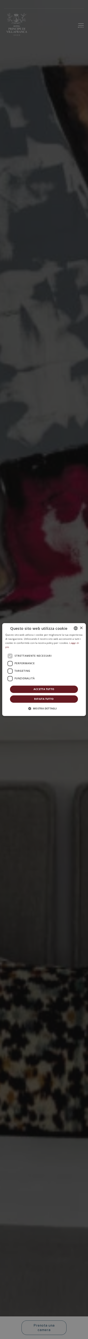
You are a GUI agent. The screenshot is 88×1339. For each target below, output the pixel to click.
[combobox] (75, 628)
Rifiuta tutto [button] (44, 699)
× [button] (81, 628)
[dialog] (44, 669)
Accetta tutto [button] (44, 689)
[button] (44, 708)
